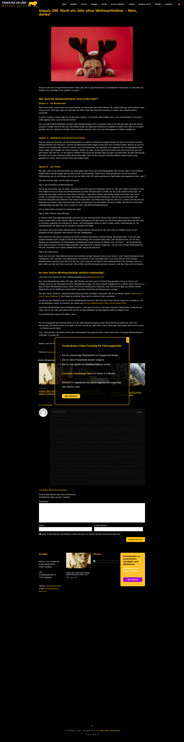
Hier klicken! (71, 396)
